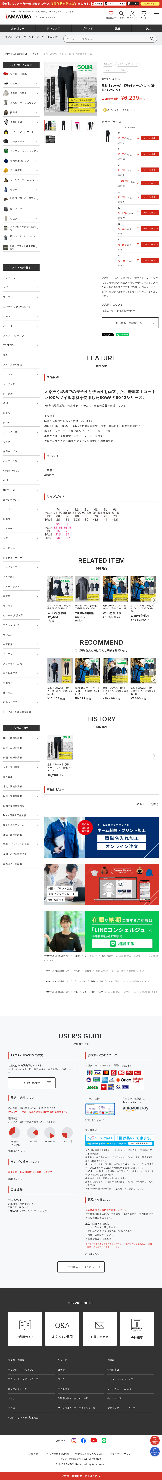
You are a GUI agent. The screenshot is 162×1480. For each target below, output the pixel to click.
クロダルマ (9, 393)
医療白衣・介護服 (12, 863)
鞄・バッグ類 (114, 1398)
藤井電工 (7, 692)
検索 (122, 18)
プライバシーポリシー (121, 1453)
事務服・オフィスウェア (23, 102)
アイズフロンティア (13, 335)
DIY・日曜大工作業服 (14, 815)
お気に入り (111, 18)
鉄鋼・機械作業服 (12, 757)
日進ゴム (7, 519)
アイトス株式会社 (12, 364)
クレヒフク (9, 422)
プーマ (6, 297)
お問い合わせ (32, 1082)
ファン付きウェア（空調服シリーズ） (78, 1408)
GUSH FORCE (11, 470)
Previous (47, 89)
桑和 (5, 403)
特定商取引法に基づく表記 (89, 1453)
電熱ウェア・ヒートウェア (23, 238)
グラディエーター (12, 557)
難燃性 (88, 971)
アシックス (9, 277)
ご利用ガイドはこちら (81, 1267)
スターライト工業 (12, 663)
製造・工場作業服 (12, 747)
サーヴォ (7, 605)
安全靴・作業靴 (18, 73)
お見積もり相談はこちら (130, 322)
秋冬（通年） (108, 956)
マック (6, 441)
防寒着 (13, 112)
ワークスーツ (17, 141)
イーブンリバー (11, 654)
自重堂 (6, 596)
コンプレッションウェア (23, 151)
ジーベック (9, 383)
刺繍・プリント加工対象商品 (22, 247)
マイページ (132, 18)
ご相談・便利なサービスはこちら (81, 1476)
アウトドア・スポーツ (22, 131)
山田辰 (6, 412)
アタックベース (11, 625)
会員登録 (33, 1453)
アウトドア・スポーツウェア (23, 1379)
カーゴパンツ (91, 956)
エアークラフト (11, 586)
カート (144, 18)
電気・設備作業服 (12, 786)
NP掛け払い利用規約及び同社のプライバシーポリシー (114, 1171)
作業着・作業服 (18, 93)
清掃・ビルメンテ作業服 (16, 844)
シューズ (15, 83)
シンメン (7, 509)
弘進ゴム (7, 683)
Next (93, 89)
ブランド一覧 (80, 981)
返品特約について (112, 304)
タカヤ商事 (9, 576)
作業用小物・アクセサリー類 (73, 1398)
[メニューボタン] (156, 13)
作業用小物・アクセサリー (23, 199)
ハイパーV (8, 528)
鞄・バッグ (16, 209)
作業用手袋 (16, 122)
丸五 (5, 538)
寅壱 (5, 355)
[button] (154, 600)
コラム (147, 28)
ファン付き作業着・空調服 (23, 228)
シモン (6, 316)
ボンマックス (10, 461)
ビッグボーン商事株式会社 (17, 712)
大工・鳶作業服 (11, 767)
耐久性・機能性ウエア (93, 992)
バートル (7, 326)
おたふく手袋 (10, 432)
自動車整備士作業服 (13, 805)
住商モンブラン (11, 451)
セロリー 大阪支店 (13, 615)
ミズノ (6, 287)
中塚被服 (7, 644)
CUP (5, 480)
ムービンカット (11, 547)
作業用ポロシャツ (19, 160)
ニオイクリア (10, 567)
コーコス (7, 374)
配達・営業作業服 (12, 796)
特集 (76, 992)
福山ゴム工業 (10, 702)
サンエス (7, 634)
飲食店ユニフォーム (13, 825)
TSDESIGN (9, 345)
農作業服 (7, 776)
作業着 (36, 54)
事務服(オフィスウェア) (20, 1369)
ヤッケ (13, 189)
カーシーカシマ (11, 499)
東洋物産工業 (10, 673)
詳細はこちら (15, 1150)
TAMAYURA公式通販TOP (15, 54)
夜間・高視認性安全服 (15, 854)
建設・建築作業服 (12, 738)
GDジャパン (9, 490)
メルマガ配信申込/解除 (56, 1453)
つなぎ (13, 218)
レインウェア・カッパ (22, 180)
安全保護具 (16, 170)
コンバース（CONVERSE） (18, 306)
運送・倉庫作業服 (12, 834)
